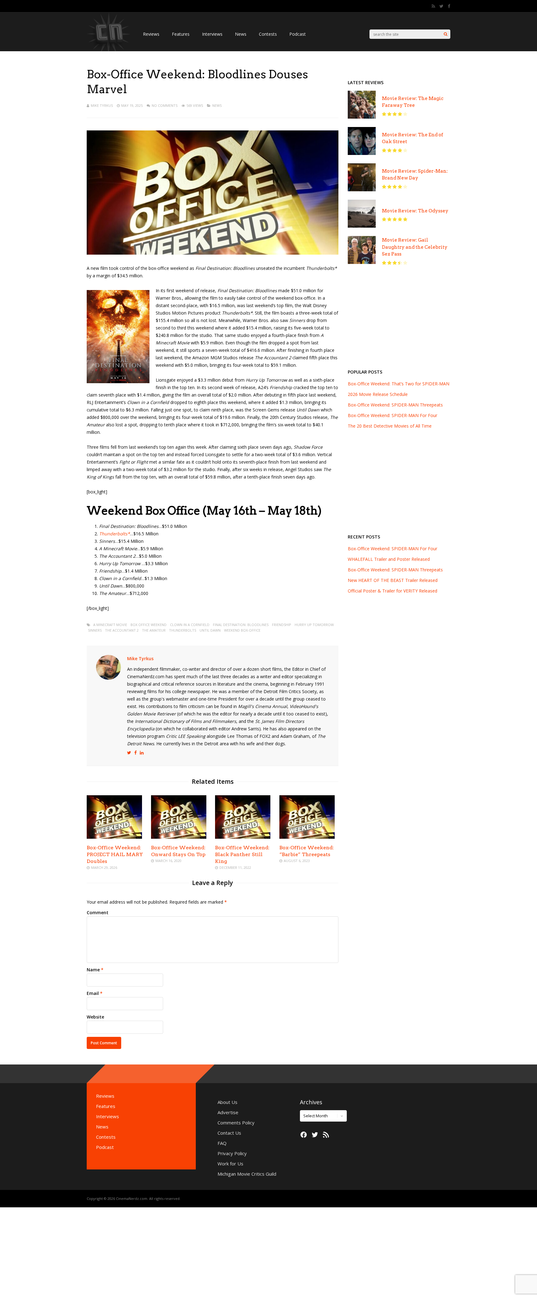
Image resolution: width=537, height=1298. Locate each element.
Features (181, 34)
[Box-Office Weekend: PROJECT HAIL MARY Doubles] (114, 837)
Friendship (281, 624)
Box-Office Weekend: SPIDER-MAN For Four (392, 548)
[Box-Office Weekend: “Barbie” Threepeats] (307, 837)
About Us (227, 1102)
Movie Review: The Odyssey (415, 211)
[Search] (445, 34)
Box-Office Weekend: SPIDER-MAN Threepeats (395, 570)
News (240, 34)
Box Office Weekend (149, 624)
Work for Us (230, 1163)
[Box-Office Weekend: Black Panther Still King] (242, 837)
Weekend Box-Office (242, 630)
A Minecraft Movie (110, 624)
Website (95, 1017)
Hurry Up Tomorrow (314, 624)
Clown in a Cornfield (189, 624)
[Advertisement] (399, 320)
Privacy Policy (232, 1153)
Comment (97, 912)
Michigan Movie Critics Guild (247, 1174)
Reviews (151, 34)
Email (93, 993)
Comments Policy (236, 1122)
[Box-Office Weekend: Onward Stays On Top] (178, 837)
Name (93, 970)
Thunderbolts (182, 630)
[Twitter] (441, 6)
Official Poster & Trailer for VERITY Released (392, 591)
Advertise (228, 1112)
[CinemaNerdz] (109, 54)
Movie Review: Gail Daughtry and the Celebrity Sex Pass (415, 247)
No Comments (164, 105)
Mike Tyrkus (102, 105)
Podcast (297, 34)
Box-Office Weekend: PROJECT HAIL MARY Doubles (115, 854)
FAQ (222, 1143)
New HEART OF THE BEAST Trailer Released (393, 580)
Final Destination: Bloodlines (240, 624)
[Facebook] (449, 6)
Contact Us (229, 1133)
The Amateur (154, 630)
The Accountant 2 (122, 630)
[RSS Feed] (433, 6)
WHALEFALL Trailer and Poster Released (389, 559)
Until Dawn (210, 630)
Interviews (212, 34)
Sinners (95, 630)
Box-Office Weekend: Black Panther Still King (242, 854)
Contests (268, 34)
